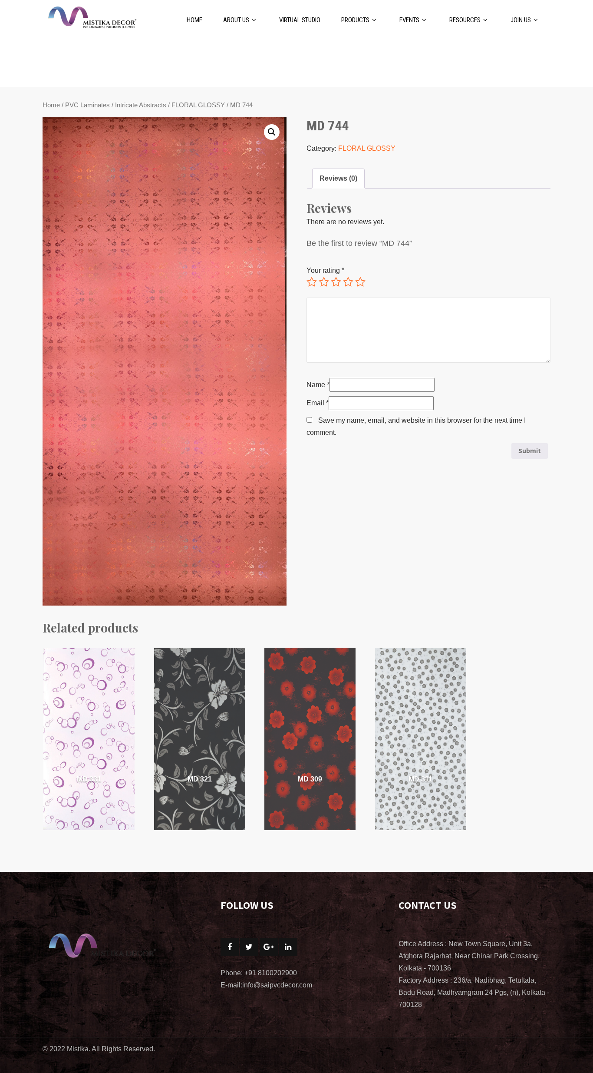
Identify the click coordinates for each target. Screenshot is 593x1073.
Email (317, 403)
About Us (236, 20)
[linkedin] (288, 947)
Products (355, 20)
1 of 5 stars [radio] (311, 282)
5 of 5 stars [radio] (360, 282)
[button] (272, 132)
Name (317, 384)
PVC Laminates (87, 105)
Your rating (325, 270)
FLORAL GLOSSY (198, 105)
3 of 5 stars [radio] (336, 282)
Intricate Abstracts (140, 105)
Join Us (521, 20)
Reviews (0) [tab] (338, 178)
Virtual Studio (299, 20)
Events (409, 20)
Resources (465, 20)
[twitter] (249, 947)
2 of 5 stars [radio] (324, 282)
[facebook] (230, 947)
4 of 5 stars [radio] (348, 282)
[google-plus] (269, 947)
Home (194, 20)
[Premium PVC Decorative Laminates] (91, 15)
